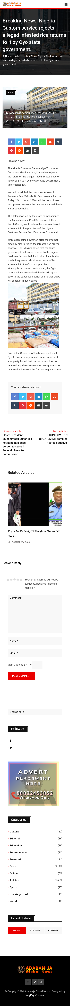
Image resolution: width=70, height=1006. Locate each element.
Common (53, 930)
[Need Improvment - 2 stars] (11, 580)
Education (16, 845)
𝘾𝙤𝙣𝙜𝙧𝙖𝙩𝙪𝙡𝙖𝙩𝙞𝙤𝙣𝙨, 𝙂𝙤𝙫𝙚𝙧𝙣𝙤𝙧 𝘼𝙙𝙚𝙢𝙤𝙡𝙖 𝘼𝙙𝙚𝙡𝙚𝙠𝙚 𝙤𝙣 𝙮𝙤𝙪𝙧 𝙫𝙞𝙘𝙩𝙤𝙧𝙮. (30, 535)
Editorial (15, 838)
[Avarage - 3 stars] (14, 580)
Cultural (14, 831)
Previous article (12, 431)
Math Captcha (15, 664)
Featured (15, 859)
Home (8, 56)
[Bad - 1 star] (8, 580)
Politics (14, 880)
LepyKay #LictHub (35, 995)
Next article (59, 431)
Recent (17, 930)
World (13, 901)
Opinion (14, 873)
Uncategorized (19, 894)
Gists (16, 56)
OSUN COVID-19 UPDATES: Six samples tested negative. (53, 439)
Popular (35, 930)
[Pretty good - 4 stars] (17, 580)
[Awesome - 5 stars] (21, 580)
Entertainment (18, 852)
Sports (14, 887)
